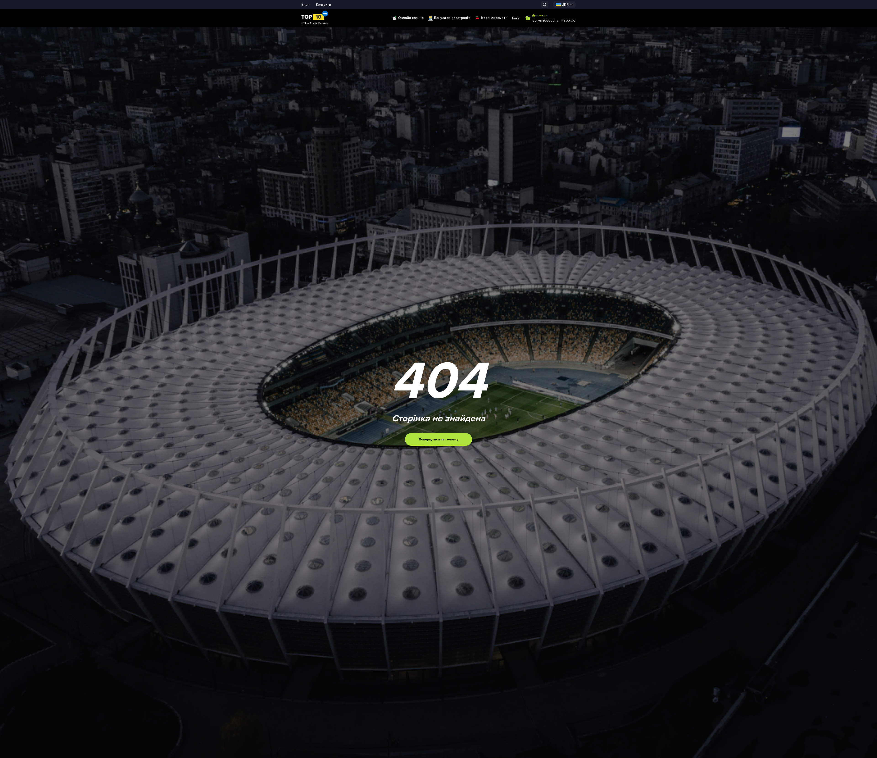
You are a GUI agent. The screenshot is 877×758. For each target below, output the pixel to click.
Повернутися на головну (438, 439)
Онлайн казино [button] (411, 18)
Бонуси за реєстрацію (452, 18)
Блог (305, 4)
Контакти (323, 4)
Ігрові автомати (494, 18)
